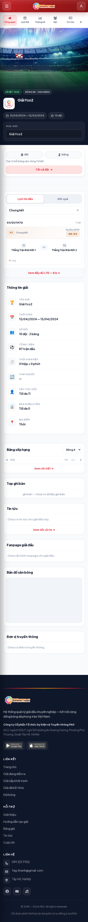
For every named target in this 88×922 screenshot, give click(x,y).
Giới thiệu (9, 814)
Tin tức (7, 835)
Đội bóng (9, 794)
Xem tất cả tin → (44, 529)
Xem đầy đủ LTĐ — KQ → (44, 272)
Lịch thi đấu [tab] (25, 199)
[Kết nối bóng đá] (27, 891)
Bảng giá (9, 828)
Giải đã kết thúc (13, 787)
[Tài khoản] (81, 6)
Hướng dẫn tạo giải (15, 821)
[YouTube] (17, 891)
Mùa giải (12, 126)
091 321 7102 (21, 862)
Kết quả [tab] (63, 199)
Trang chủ (9, 767)
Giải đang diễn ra (14, 774)
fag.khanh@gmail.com (27, 870)
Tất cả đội (44, 169)
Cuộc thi (9, 842)
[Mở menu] (6, 6)
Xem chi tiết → (44, 468)
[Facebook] (7, 891)
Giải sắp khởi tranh (15, 781)
